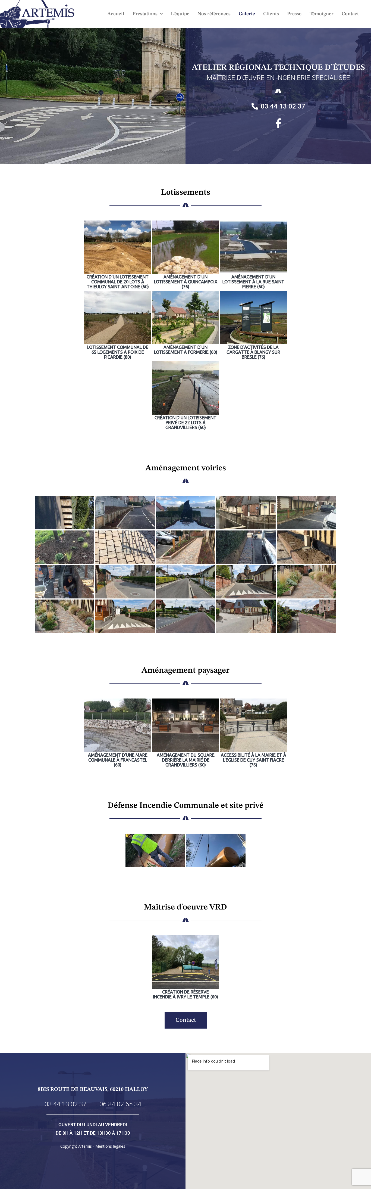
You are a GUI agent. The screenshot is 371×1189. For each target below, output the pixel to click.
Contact (350, 13)
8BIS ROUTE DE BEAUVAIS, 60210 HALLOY (93, 1089)
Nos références (214, 13)
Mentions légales (110, 1146)
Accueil (115, 13)
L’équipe (180, 13)
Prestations (145, 13)
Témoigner (322, 13)
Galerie (247, 13)
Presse (294, 13)
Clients (271, 13)
